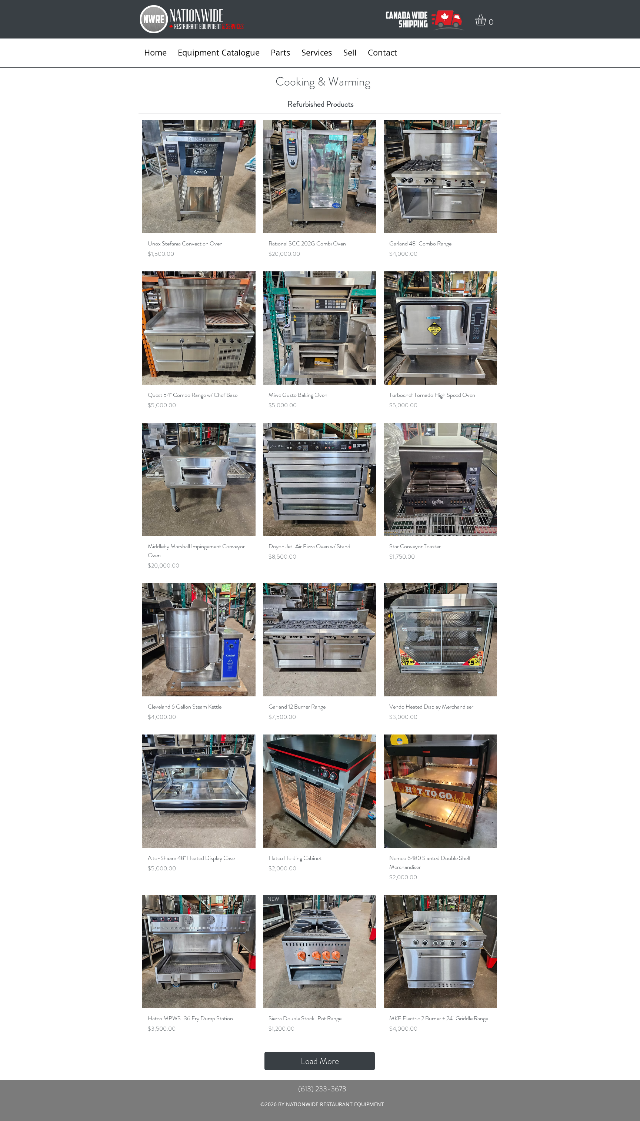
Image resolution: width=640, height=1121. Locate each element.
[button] (487, 19)
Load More (320, 1061)
